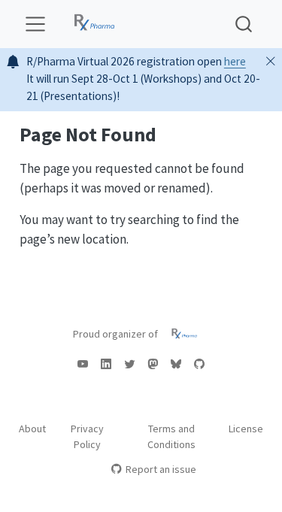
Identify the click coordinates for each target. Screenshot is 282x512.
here (235, 61)
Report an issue (161, 469)
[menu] (35, 24)
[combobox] (244, 24)
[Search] (243, 24)
